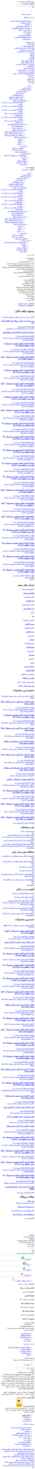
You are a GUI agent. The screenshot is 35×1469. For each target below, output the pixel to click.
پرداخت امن (26, 39)
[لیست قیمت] (29, 577)
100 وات (31, 59)
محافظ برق (30, 66)
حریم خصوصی (25, 1353)
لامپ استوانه (30, 42)
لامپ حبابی (30, 44)
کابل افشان (30, 81)
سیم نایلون (30, 75)
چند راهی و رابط (29, 68)
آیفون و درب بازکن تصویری (25, 70)
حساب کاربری (25, 1333)
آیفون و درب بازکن (24, 30)
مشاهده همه (30, 848)
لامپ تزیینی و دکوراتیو (27, 50)
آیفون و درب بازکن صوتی (26, 71)
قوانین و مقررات (25, 1351)
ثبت (32, 1370)
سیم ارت (31, 77)
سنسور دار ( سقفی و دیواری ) (24, 64)
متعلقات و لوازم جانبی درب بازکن (23, 73)
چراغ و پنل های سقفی (23, 26)
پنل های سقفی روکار (27, 62)
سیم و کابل (26, 32)
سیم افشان (30, 79)
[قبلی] (33, 278)
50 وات (32, 55)
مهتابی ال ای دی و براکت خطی (24, 48)
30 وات (32, 53)
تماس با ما (27, 1340)
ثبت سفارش (30, 274)
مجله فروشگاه (25, 1335)
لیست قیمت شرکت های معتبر (20, 21)
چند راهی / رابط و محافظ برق (20, 28)
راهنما (28, 1354)
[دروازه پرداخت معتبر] (19, 1406)
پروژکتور (27, 24)
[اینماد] (31, 579)
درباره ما (27, 1339)
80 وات (32, 57)
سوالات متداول (25, 1349)
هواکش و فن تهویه (24, 35)
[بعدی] (31, 278)
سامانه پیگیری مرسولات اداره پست (19, 1347)
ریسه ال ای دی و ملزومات (25, 51)
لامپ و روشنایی (25, 22)
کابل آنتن (31, 82)
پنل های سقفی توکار (27, 60)
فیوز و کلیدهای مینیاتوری (22, 37)
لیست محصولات (25, 1337)
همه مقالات (30, 1201)
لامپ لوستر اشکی (28, 46)
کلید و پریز (27, 33)
